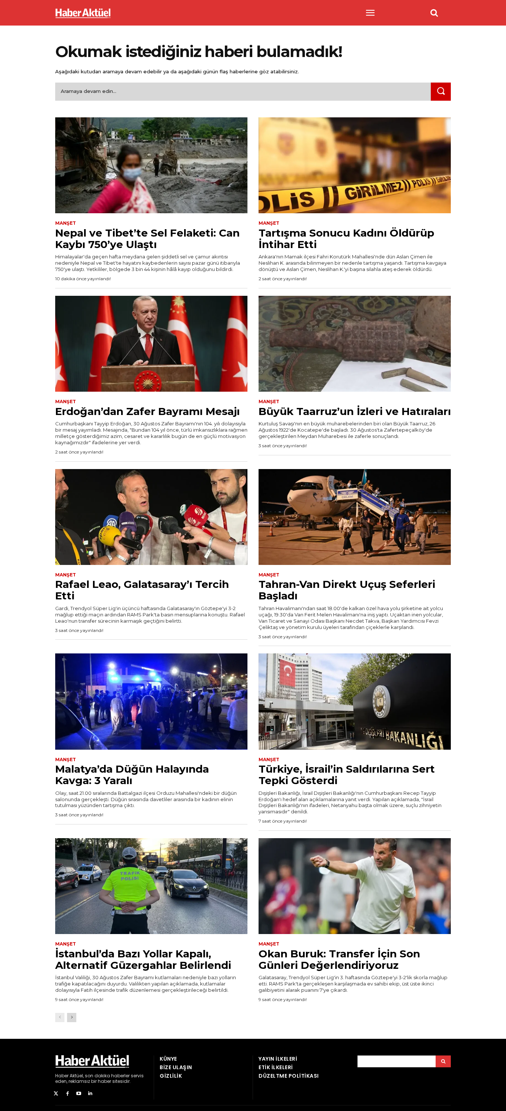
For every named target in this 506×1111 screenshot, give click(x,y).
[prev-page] (59, 1017)
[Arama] (443, 1061)
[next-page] (71, 1017)
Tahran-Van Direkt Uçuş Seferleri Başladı (347, 590)
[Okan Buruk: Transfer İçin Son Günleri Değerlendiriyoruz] (355, 886)
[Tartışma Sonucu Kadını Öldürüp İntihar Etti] (355, 165)
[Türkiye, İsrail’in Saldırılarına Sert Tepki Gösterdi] (355, 701)
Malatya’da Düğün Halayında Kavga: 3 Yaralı (132, 775)
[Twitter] (56, 1094)
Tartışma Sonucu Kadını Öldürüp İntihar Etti (346, 239)
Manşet (65, 223)
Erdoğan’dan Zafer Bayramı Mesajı (147, 411)
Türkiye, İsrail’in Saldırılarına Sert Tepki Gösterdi (347, 775)
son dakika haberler (107, 1075)
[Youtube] (79, 1094)
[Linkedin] (90, 1094)
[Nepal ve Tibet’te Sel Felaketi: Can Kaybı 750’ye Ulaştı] (151, 165)
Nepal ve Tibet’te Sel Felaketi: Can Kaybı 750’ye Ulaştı (147, 239)
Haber (62, 1075)
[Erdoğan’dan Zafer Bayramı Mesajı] (151, 344)
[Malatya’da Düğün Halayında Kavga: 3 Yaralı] (151, 701)
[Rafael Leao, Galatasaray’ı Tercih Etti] (151, 517)
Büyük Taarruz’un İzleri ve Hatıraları (355, 411)
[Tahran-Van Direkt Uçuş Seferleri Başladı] (355, 517)
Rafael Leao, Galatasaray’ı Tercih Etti (142, 590)
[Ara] (441, 92)
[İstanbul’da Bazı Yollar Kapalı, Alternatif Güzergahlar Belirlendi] (151, 886)
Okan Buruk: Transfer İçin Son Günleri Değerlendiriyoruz (339, 959)
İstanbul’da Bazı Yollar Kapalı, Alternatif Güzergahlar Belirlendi (143, 959)
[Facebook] (67, 1094)
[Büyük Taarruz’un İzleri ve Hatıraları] (355, 344)
